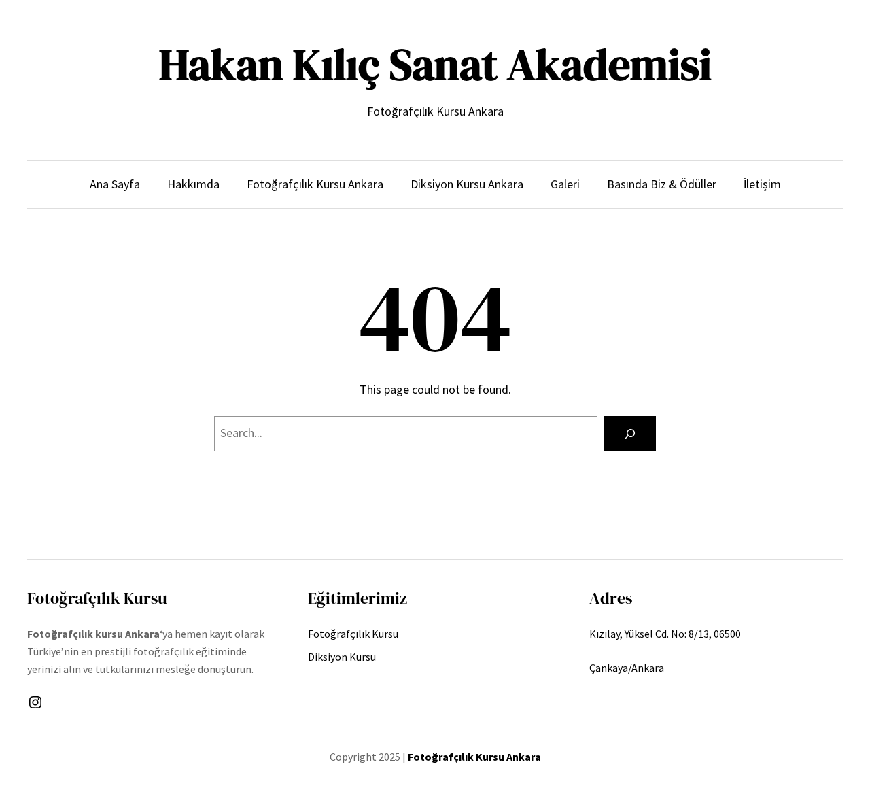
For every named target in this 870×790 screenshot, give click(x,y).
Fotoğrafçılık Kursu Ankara (474, 756)
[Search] (630, 433)
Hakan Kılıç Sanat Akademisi (435, 64)
